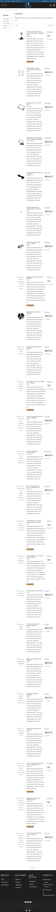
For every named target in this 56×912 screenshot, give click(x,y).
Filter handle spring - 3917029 (34, 590)
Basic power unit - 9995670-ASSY (34, 103)
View (48, 35)
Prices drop (5, 882)
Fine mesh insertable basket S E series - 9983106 (34, 417)
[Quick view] (52, 39)
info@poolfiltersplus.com (49, 895)
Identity (32, 884)
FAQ (3, 879)
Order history (33, 886)
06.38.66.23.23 (47, 889)
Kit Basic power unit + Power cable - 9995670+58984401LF (34, 138)
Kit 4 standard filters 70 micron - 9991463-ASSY (33, 486)
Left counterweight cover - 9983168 (34, 729)
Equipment (6, 25)
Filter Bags (6, 18)
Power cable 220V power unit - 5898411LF (34, 173)
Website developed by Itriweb (28, 907)
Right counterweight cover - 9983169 (34, 659)
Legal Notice (7, 1)
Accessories (6, 23)
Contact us (18, 1)
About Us (13, 1)
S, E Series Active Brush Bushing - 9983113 (32, 624)
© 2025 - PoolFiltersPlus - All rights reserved (28, 905)
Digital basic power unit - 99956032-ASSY (33, 798)
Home (5, 15)
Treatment (6, 21)
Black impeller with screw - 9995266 (33, 312)
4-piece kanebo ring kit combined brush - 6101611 (33, 68)
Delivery (2, 1)
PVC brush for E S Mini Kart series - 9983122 (33, 833)
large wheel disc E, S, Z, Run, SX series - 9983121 (34, 556)
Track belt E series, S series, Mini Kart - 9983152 (35, 382)
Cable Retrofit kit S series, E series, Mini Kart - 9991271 (34, 521)
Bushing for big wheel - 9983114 (32, 694)
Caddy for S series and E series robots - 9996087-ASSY (34, 763)
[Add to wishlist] (48, 39)
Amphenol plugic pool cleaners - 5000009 (35, 277)
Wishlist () (53, 1)
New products (5, 884)
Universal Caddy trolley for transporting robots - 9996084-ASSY (35, 33)
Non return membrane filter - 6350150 (34, 347)
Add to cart (49, 72)
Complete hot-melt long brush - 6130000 (33, 242)
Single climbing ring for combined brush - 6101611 (33, 208)
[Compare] (50, 39)
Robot (5, 27)
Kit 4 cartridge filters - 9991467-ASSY (32, 451)
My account (33, 881)
